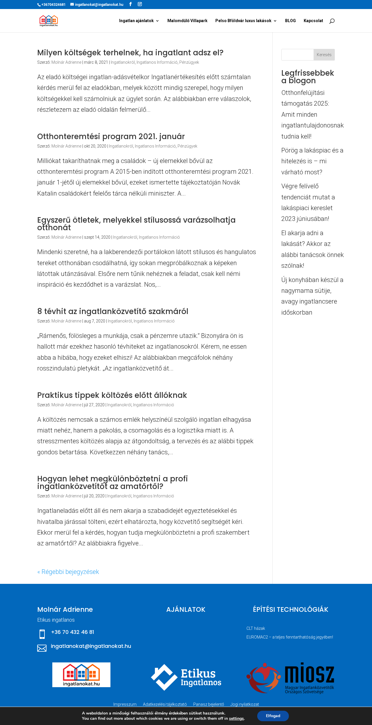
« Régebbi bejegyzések (68, 571)
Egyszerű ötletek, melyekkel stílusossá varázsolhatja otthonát (136, 224)
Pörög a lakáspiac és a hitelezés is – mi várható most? (312, 161)
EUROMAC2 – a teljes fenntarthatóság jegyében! (289, 637)
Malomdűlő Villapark (187, 21)
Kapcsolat (313, 21)
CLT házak (255, 628)
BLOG (290, 21)
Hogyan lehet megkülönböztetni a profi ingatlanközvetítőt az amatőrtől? (112, 483)
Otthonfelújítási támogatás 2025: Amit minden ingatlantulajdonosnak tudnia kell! (312, 114)
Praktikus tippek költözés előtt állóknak (112, 395)
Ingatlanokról (123, 62)
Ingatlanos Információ (157, 62)
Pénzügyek (189, 62)
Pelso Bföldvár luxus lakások (243, 21)
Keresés (324, 54)
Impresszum (125, 704)
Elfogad (273, 716)
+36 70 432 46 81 (72, 632)
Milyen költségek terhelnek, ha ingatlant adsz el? (130, 52)
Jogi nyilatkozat (244, 704)
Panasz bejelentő (208, 704)
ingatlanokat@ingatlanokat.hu (91, 646)
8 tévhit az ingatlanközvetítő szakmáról (112, 311)
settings (236, 718)
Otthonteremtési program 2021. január (111, 136)
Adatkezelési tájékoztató (165, 704)
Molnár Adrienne (66, 62)
